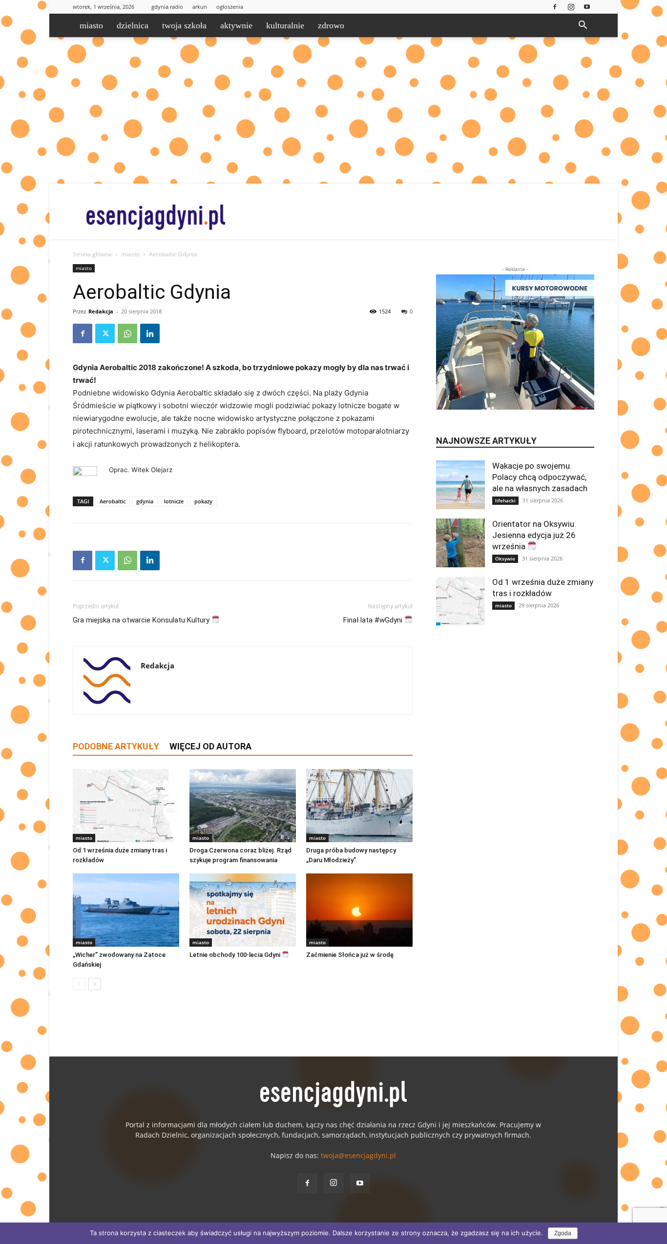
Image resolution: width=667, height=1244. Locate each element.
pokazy (203, 501)
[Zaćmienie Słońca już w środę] (359, 910)
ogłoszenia (229, 6)
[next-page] (94, 984)
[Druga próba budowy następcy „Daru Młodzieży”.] (359, 805)
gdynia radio (167, 6)
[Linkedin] (150, 333)
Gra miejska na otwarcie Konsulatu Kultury (142, 620)
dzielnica (132, 25)
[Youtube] (587, 6)
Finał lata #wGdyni (373, 620)
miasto (91, 25)
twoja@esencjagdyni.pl (358, 1155)
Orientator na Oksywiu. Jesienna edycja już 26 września (534, 535)
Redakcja (100, 311)
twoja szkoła (184, 25)
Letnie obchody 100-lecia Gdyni (235, 954)
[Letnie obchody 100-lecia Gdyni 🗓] (242, 910)
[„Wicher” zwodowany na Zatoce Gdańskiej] (126, 910)
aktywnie (236, 25)
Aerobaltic (112, 501)
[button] (582, 26)
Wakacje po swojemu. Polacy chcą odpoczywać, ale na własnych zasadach (539, 477)
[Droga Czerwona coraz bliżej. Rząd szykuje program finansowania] (242, 805)
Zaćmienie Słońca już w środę (350, 954)
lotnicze (174, 501)
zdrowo (331, 25)
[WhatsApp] (127, 333)
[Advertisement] (333, 110)
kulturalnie (285, 25)
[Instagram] (570, 6)
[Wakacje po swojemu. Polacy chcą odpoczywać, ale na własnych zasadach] (460, 484)
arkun (199, 6)
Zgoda (562, 1233)
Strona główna (92, 254)
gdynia (144, 501)
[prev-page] (79, 984)
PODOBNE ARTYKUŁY (116, 746)
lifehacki (505, 500)
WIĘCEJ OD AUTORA (210, 746)
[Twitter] (105, 333)
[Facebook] (554, 6)
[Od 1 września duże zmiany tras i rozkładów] (126, 805)
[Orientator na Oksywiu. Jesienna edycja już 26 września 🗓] (460, 542)
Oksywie (505, 558)
